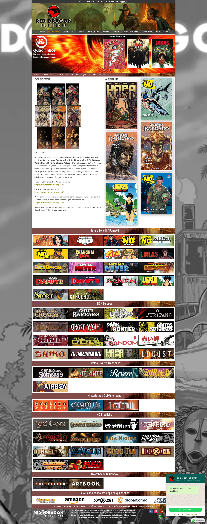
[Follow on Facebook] (151, 511)
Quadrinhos (53, 32)
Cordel (82, 32)
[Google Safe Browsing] (165, 519)
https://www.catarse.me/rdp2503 (49, 203)
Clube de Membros (87, 2)
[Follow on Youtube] (162, 511)
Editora (57, 507)
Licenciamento (80, 507)
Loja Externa (162, 32)
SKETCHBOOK (99, 75)
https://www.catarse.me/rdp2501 (49, 185)
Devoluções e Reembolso (119, 507)
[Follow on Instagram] (156, 511)
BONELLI (38, 75)
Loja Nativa (148, 32)
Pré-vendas (110, 2)
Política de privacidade (142, 507)
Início (42, 32)
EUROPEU (48, 75)
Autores (105, 32)
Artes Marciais (121, 32)
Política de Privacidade (189, 514)
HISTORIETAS (72, 75)
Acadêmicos (93, 32)
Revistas (134, 32)
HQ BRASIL (85, 75)
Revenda (67, 507)
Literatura (69, 32)
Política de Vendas (97, 507)
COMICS (59, 75)
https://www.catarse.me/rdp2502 (49, 192)
